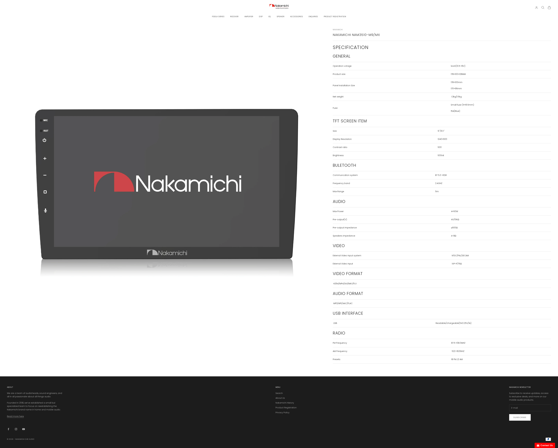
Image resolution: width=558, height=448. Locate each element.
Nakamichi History (285, 402)
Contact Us (546, 445)
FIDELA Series (218, 16)
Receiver (234, 16)
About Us (280, 398)
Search (279, 393)
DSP (261, 16)
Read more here (15, 416)
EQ (270, 16)
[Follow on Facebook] (8, 429)
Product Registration (335, 16)
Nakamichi (338, 29)
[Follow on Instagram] (16, 429)
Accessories (296, 16)
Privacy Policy (282, 412)
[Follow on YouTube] (23, 429)
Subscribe (519, 417)
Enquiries (313, 16)
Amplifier (248, 16)
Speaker (280, 16)
